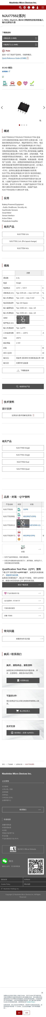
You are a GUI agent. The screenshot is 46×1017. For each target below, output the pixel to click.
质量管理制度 (6, 825)
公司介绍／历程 (7, 789)
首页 (3, 764)
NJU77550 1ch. (23, 234)
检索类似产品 (25, 386)
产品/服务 (10, 764)
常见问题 (5, 836)
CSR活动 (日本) (7, 797)
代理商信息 (24, 680)
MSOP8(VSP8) (29, 536)
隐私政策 (4, 879)
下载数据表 (25, 370)
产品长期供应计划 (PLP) (10, 838)
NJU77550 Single (23, 448)
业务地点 (5, 795)
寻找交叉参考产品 (8, 833)
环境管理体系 (6, 827)
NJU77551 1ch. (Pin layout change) (23, 241)
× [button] (42, 992)
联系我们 (23, 810)
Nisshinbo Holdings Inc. (11, 889)
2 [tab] (21, 125)
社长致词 (5, 786)
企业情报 (5, 781)
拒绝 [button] (26, 1013)
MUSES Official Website (27, 849)
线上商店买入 (25, 711)
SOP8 (25, 509)
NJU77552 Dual (23, 462)
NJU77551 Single (23, 455)
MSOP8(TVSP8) (29, 516)
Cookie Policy (31, 1002)
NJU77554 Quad (23, 469)
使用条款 (27, 879)
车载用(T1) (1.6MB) (10, 45)
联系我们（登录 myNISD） (24, 733)
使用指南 (5, 71)
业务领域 (5, 792)
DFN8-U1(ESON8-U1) (31, 525)
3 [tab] (24, 125)
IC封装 (4, 830)
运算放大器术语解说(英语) (22, 415)
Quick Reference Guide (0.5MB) (14, 58)
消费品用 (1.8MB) (10, 38)
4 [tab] (26, 125)
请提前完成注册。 (13, 575)
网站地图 (27, 884)
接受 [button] (19, 1013)
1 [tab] (19, 125)
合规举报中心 (6, 800)
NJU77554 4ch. (23, 248)
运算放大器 (19, 764)
